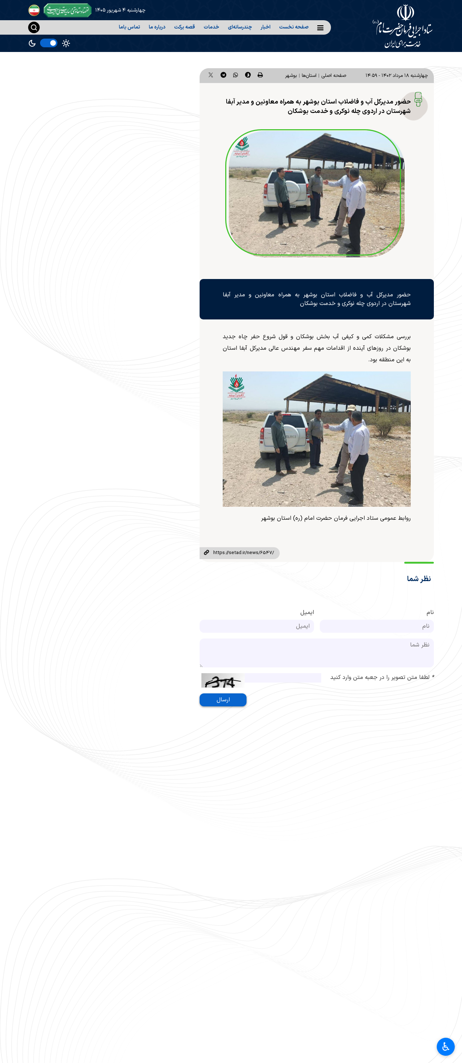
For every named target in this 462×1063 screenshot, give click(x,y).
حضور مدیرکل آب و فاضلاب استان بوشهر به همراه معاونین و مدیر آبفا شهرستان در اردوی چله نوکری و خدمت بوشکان (318, 106)
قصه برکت (184, 27)
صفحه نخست (294, 27)
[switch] (48, 43)
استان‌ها (309, 75)
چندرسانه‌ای (240, 27)
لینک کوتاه (206, 553)
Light (66, 43)
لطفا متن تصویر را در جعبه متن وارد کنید (382, 677)
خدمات (211, 27)
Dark (32, 43)
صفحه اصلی (333, 75)
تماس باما (129, 27)
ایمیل (307, 612)
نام (430, 612)
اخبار (265, 27)
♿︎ (446, 1046)
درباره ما (157, 27)
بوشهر (291, 75)
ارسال (223, 700)
